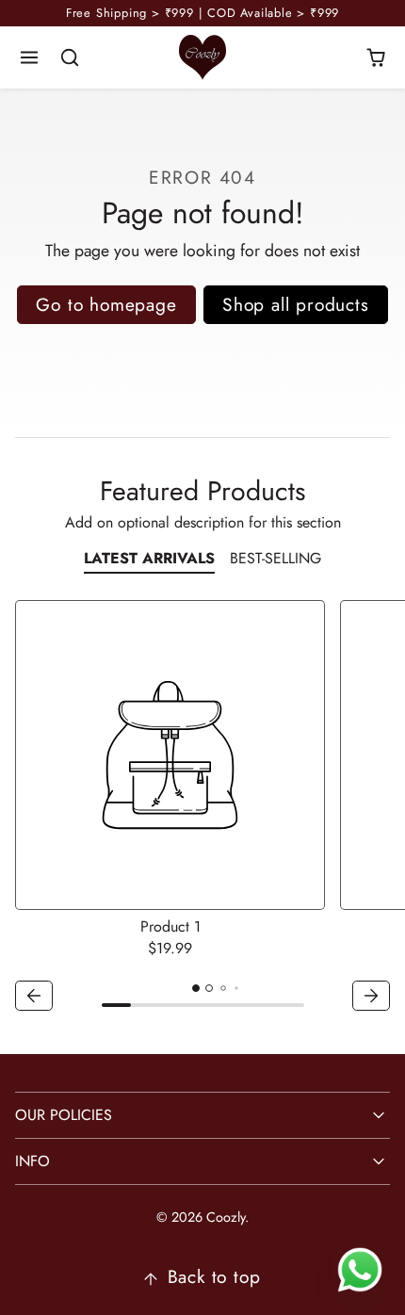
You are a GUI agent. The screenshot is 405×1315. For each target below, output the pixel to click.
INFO (32, 1161)
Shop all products (295, 304)
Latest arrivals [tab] (149, 558)
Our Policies (63, 1115)
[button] (29, 58)
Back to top (214, 1276)
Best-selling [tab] (275, 558)
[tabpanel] (202, 808)
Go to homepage (106, 304)
